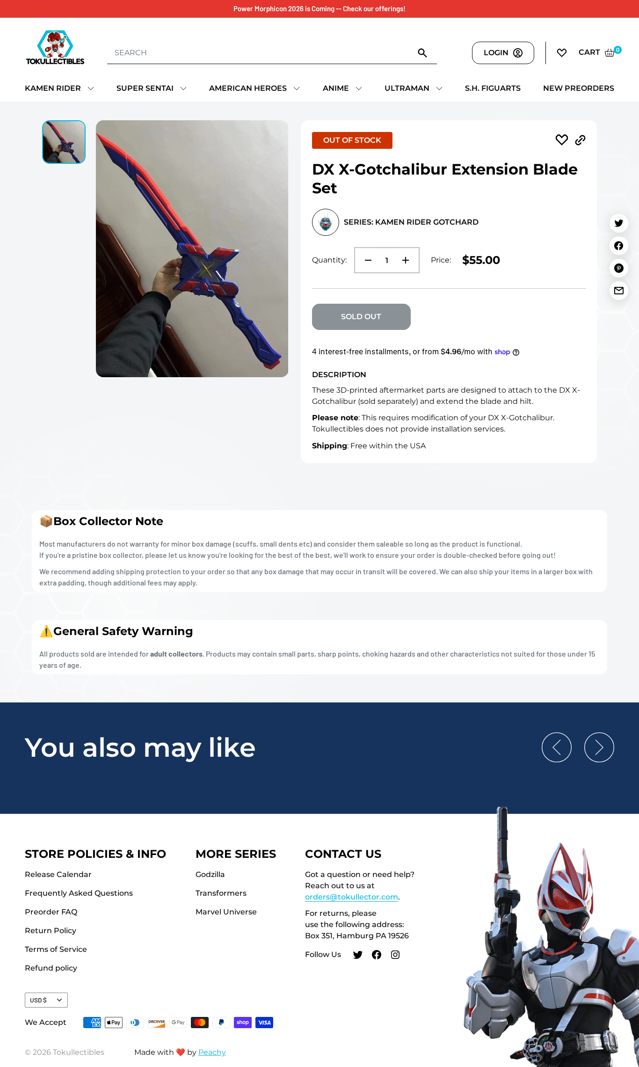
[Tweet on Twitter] (619, 223)
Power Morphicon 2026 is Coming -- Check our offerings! (319, 8)
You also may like (140, 747)
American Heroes (248, 88)
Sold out (361, 316)
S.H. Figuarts (493, 88)
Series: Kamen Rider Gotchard (411, 222)
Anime (336, 88)
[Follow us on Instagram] (395, 956)
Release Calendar (58, 874)
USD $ (38, 1000)
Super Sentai (145, 88)
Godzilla (210, 874)
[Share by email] (619, 290)
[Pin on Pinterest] (619, 268)
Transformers (221, 893)
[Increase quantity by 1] (408, 260)
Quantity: (329, 260)
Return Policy (50, 930)
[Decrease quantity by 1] (365, 260)
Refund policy (51, 968)
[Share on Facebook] (619, 245)
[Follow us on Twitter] (357, 956)
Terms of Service (56, 949)
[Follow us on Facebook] (376, 956)
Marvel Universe (226, 911)
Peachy (212, 1052)
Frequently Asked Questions (79, 893)
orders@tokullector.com (351, 896)
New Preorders (578, 88)
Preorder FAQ (51, 911)
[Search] (423, 52)
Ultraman (407, 88)
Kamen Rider (53, 88)
